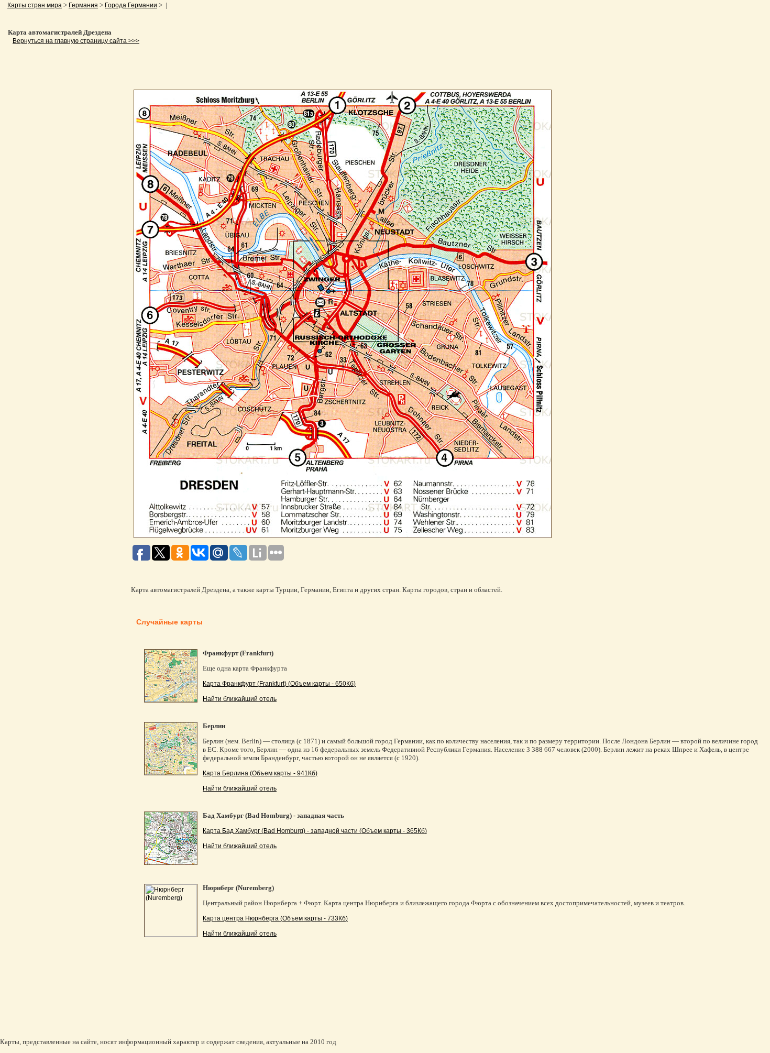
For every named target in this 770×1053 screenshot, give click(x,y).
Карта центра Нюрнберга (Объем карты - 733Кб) (275, 918)
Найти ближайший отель (240, 699)
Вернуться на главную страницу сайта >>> (76, 41)
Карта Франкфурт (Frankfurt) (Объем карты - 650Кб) (279, 683)
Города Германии (131, 5)
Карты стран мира (34, 5)
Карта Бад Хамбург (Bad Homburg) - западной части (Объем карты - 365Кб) (315, 831)
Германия (83, 5)
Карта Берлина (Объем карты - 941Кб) (260, 773)
